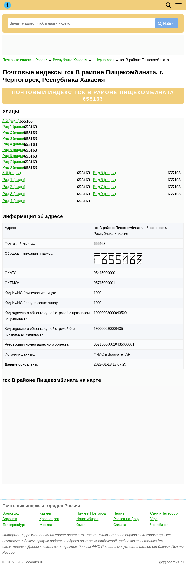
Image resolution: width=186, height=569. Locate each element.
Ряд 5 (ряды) (13, 150)
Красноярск (49, 519)
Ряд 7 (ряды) (13, 161)
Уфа (153, 519)
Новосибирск (87, 519)
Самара (119, 525)
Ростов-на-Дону (126, 519)
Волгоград (10, 513)
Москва (45, 525)
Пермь (118, 513)
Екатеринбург (13, 525)
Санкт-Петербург (164, 513)
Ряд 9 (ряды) (13, 167)
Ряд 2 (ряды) (13, 132)
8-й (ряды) (11, 121)
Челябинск (159, 525)
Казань (45, 513)
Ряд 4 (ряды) (13, 144)
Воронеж (9, 519)
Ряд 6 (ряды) (13, 156)
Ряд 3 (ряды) (13, 138)
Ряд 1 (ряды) (13, 126)
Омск (80, 525)
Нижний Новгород (91, 513)
